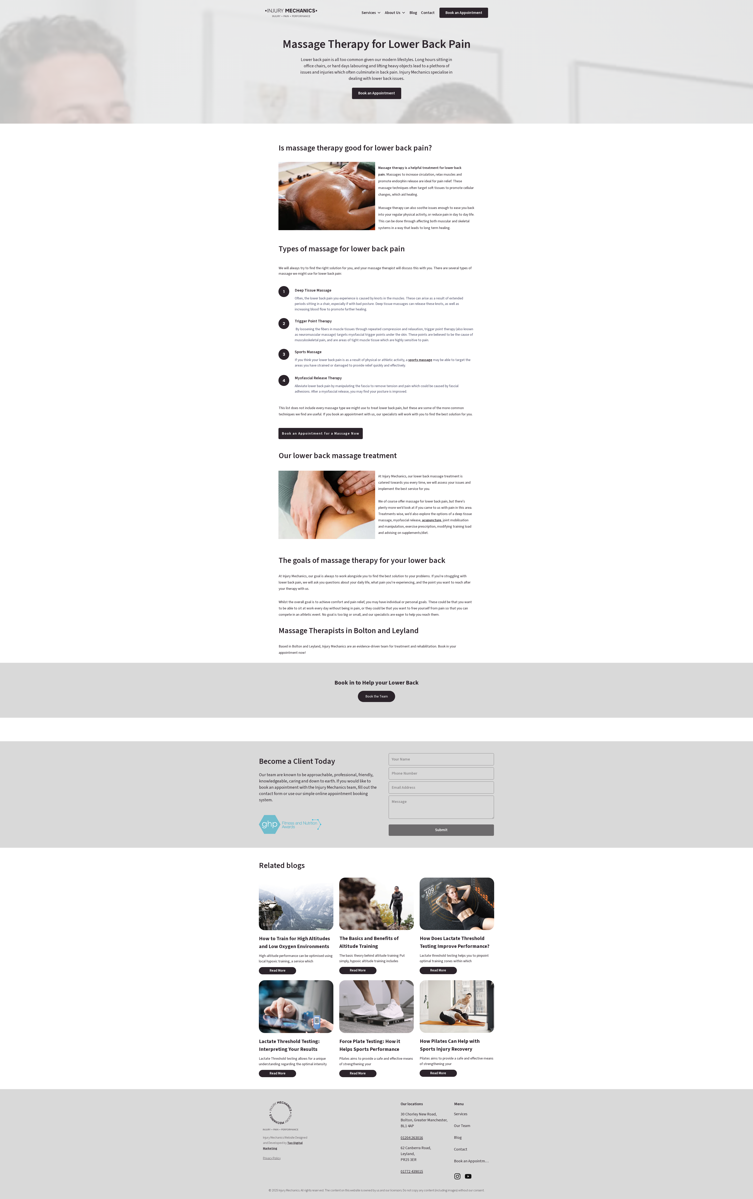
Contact (428, 13)
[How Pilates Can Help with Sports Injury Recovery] (457, 1006)
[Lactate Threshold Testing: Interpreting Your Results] (296, 1006)
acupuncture (431, 520)
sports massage (420, 359)
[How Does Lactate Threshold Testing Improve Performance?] (457, 904)
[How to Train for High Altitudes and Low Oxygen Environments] (296, 904)
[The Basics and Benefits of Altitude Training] (376, 904)
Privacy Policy (272, 1158)
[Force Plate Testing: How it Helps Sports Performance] (376, 1006)
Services (369, 13)
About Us (392, 13)
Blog (413, 13)
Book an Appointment (463, 13)
